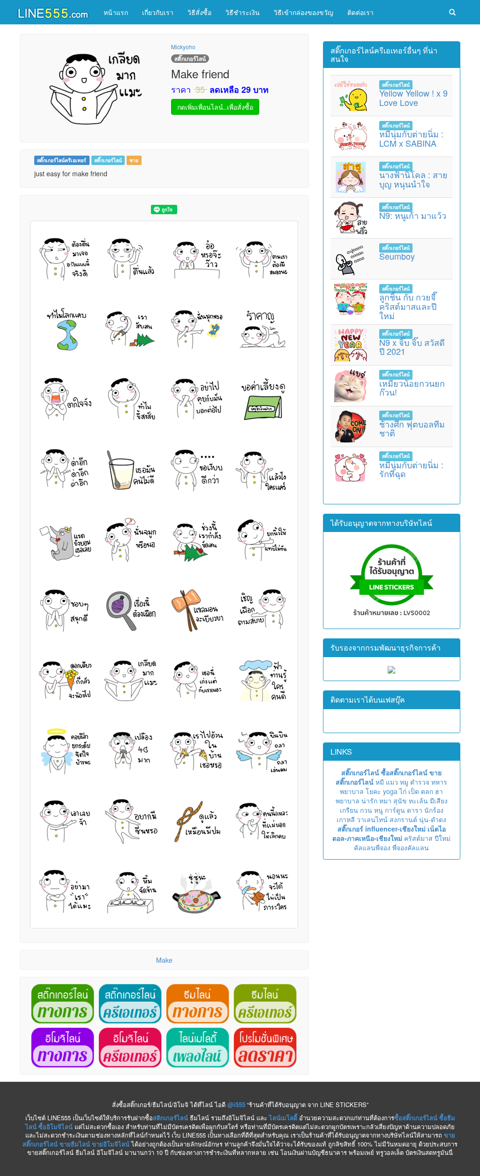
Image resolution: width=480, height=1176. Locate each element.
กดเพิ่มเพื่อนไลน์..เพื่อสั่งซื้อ (215, 107)
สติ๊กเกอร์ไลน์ (108, 160)
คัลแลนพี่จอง (372, 847)
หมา (385, 800)
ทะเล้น (418, 800)
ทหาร (439, 781)
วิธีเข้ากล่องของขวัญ (303, 12)
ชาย (133, 160)
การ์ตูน (395, 810)
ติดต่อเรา (360, 12)
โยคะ (373, 791)
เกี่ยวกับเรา (157, 12)
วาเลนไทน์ (372, 819)
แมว (392, 781)
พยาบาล (352, 791)
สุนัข (400, 800)
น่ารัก (369, 800)
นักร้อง (433, 810)
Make (164, 960)
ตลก (427, 791)
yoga (390, 791)
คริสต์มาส (418, 838)
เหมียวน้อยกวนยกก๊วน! (412, 387)
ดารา (414, 810)
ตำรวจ (419, 781)
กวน (366, 810)
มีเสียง (439, 800)
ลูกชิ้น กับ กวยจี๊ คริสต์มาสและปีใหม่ (407, 306)
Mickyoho (183, 47)
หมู (404, 781)
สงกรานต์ (403, 819)
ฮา (439, 791)
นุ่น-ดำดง (432, 819)
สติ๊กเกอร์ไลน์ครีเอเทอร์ (61, 160)
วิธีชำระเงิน (242, 12)
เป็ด (413, 791)
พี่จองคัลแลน (410, 847)
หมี (379, 781)
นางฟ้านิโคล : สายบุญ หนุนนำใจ (413, 179)
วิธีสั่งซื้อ (199, 12)
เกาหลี (346, 819)
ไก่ (402, 791)
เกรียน (349, 810)
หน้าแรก (116, 12)
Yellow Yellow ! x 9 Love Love (413, 97)
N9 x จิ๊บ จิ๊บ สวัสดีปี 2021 (412, 347)
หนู (378, 810)
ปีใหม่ (442, 838)
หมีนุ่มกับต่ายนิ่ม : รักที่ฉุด (411, 469)
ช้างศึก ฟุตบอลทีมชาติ (412, 428)
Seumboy (397, 256)
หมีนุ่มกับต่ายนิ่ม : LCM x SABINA (411, 138)
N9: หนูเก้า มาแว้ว (412, 215)
